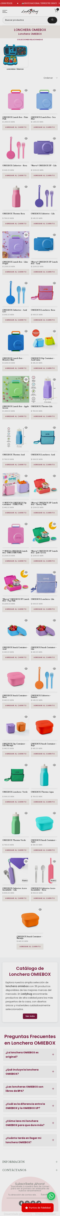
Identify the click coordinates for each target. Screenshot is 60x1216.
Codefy (28, 1214)
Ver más (30, 1016)
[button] (30, 1055)
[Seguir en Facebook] (21, 1203)
